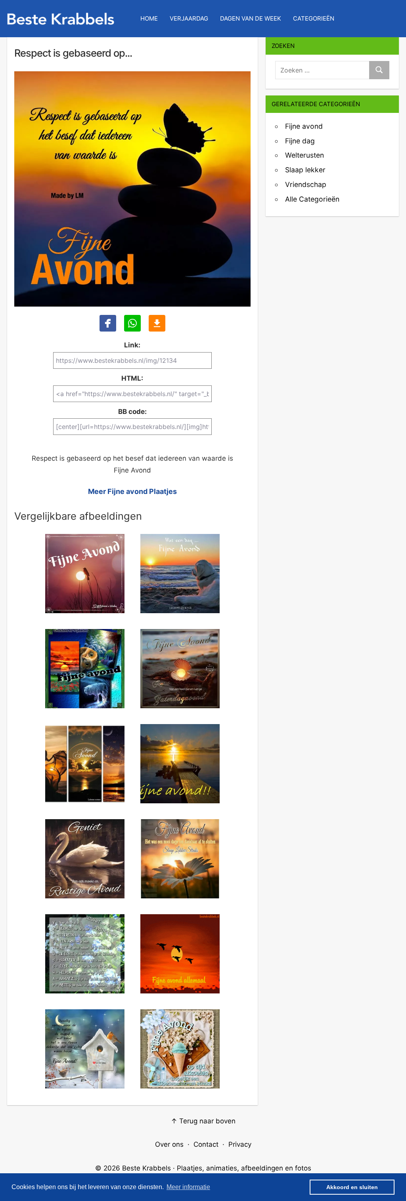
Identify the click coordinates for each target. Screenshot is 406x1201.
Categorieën (313, 18)
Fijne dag (300, 141)
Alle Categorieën (312, 199)
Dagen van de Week (250, 18)
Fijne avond (304, 126)
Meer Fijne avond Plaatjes (132, 491)
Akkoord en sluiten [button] (352, 1187)
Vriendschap (305, 184)
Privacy (239, 1144)
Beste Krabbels (146, 1168)
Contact (205, 1144)
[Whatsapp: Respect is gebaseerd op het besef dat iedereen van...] (132, 323)
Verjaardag (189, 18)
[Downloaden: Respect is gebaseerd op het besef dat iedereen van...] (157, 323)
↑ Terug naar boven (203, 1121)
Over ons (169, 1144)
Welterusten (304, 155)
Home (149, 18)
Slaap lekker (305, 170)
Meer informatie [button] (188, 1187)
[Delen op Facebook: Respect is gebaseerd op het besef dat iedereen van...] (108, 323)
